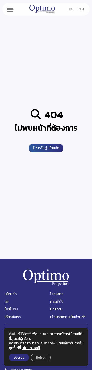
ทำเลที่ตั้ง (56, 301)
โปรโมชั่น (11, 309)
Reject (40, 357)
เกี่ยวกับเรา (13, 317)
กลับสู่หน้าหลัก (48, 148)
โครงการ (56, 294)
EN (71, 9)
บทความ (56, 309)
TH (81, 9)
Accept (19, 357)
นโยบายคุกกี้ (31, 348)
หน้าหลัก (11, 294)
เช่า (7, 301)
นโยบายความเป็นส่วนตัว (67, 317)
